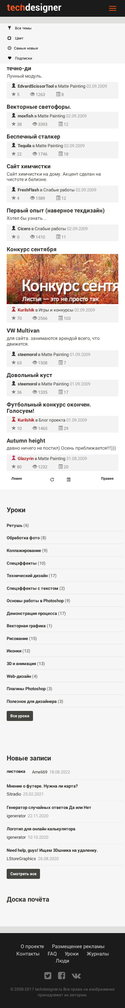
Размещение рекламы (78, 946)
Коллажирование (27, 550)
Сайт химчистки (29, 166)
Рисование (22, 638)
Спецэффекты (26, 563)
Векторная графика (29, 625)
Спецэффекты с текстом (36, 588)
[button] (66, 28)
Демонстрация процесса (36, 613)
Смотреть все (23, 874)
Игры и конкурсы (56, 309)
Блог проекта (52, 420)
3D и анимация (26, 663)
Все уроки (19, 716)
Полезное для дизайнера (35, 701)
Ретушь (18, 525)
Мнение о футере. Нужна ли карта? (42, 786)
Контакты (28, 954)
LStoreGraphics (22, 858)
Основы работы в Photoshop (38, 600)
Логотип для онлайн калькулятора (41, 828)
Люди (62, 961)
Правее (107, 478)
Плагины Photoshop (29, 688)
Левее (16, 478)
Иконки (18, 650)
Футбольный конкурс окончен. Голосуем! (49, 407)
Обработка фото (26, 537)
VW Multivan (23, 330)
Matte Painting (71, 86)
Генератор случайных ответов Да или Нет (49, 807)
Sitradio (14, 794)
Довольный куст (29, 375)
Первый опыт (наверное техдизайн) (56, 210)
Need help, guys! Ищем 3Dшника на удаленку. (52, 850)
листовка (16, 771)
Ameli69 (40, 771)
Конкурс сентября (32, 249)
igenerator (17, 815)
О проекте (32, 946)
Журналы (98, 954)
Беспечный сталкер (33, 136)
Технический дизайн (32, 575)
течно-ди (19, 68)
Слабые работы (59, 189)
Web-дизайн (22, 676)
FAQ (52, 954)
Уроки (72, 954)
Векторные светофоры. (39, 106)
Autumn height (26, 440)
